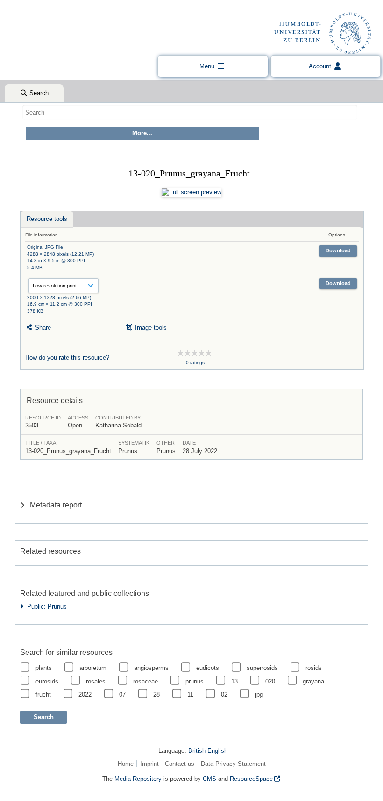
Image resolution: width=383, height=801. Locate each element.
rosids (313, 667)
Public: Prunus (45, 606)
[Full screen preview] (191, 192)
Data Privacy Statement (233, 763)
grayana (313, 681)
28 (156, 694)
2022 (85, 694)
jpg (259, 694)
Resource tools (47, 218)
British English (207, 750)
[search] (189, 112)
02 (224, 694)
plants (43, 667)
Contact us (179, 763)
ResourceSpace (251, 778)
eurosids (46, 681)
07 (122, 694)
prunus (194, 681)
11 (190, 694)
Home (126, 763)
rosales (96, 681)
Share (42, 327)
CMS (209, 778)
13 (234, 681)
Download (338, 250)
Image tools (150, 327)
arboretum (92, 667)
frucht (43, 694)
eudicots (207, 667)
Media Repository (138, 778)
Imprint (149, 763)
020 (270, 681)
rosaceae (145, 681)
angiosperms (151, 667)
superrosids (262, 667)
